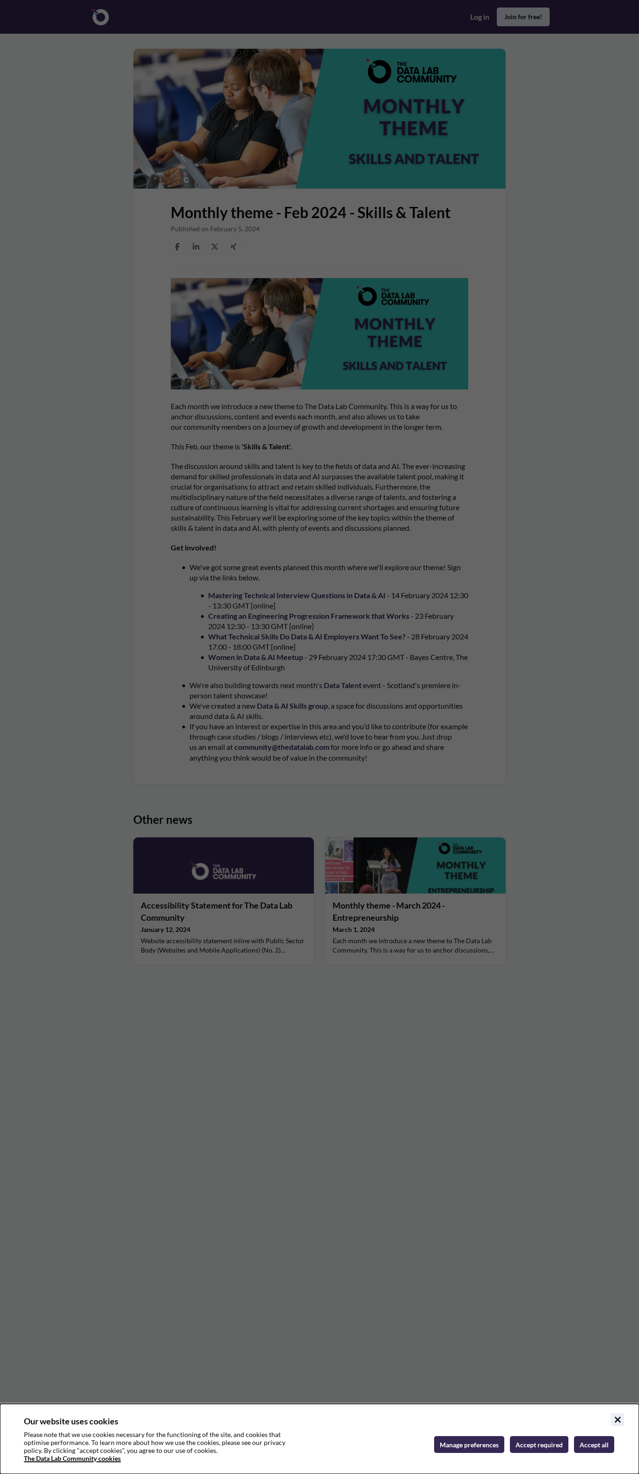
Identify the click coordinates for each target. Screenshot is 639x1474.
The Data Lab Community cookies (72, 1458)
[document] (319, 1439)
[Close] (617, 1419)
